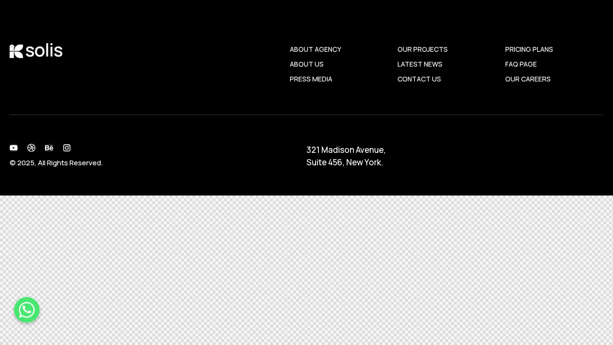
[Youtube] (14, 148)
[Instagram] (67, 148)
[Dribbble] (31, 148)
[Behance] (49, 148)
